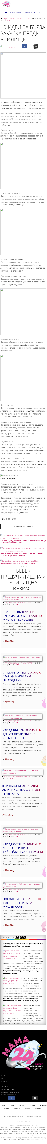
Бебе (40, 12)
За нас (3, 1076)
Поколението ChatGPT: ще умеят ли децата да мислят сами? (22, 902)
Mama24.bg (11, 47)
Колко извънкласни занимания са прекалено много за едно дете (22, 615)
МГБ (3, 1106)
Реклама (3, 1084)
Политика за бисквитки (8, 1095)
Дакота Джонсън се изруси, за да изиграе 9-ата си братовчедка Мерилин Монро (23, 944)
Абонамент (4, 1086)
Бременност (30, 12)
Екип (2, 1078)
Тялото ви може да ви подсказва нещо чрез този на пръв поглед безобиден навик (21, 555)
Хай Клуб (32, 1106)
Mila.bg (27, 1108)
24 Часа (12, 1106)
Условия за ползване (7, 1089)
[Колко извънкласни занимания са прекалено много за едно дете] (22, 599)
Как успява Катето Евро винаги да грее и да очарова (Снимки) (21, 972)
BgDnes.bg (17, 1108)
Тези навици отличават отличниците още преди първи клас (21, 789)
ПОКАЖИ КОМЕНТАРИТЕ (23, 526)
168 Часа (22, 1106)
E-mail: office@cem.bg (23, 1139)
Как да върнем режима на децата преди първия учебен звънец (22, 734)
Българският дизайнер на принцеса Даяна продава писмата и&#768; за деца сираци (20, 999)
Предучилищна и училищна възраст (16, 18)
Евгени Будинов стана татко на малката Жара (18, 564)
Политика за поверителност (10, 1092)
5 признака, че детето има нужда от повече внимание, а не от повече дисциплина (23, 542)
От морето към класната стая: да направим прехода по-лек (22, 676)
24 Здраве (38, 1108)
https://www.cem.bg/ (37, 1139)
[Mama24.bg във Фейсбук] (11, 1098)
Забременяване (16, 12)
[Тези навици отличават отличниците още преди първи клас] (22, 773)
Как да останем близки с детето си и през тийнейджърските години (23, 848)
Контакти (4, 1081)
